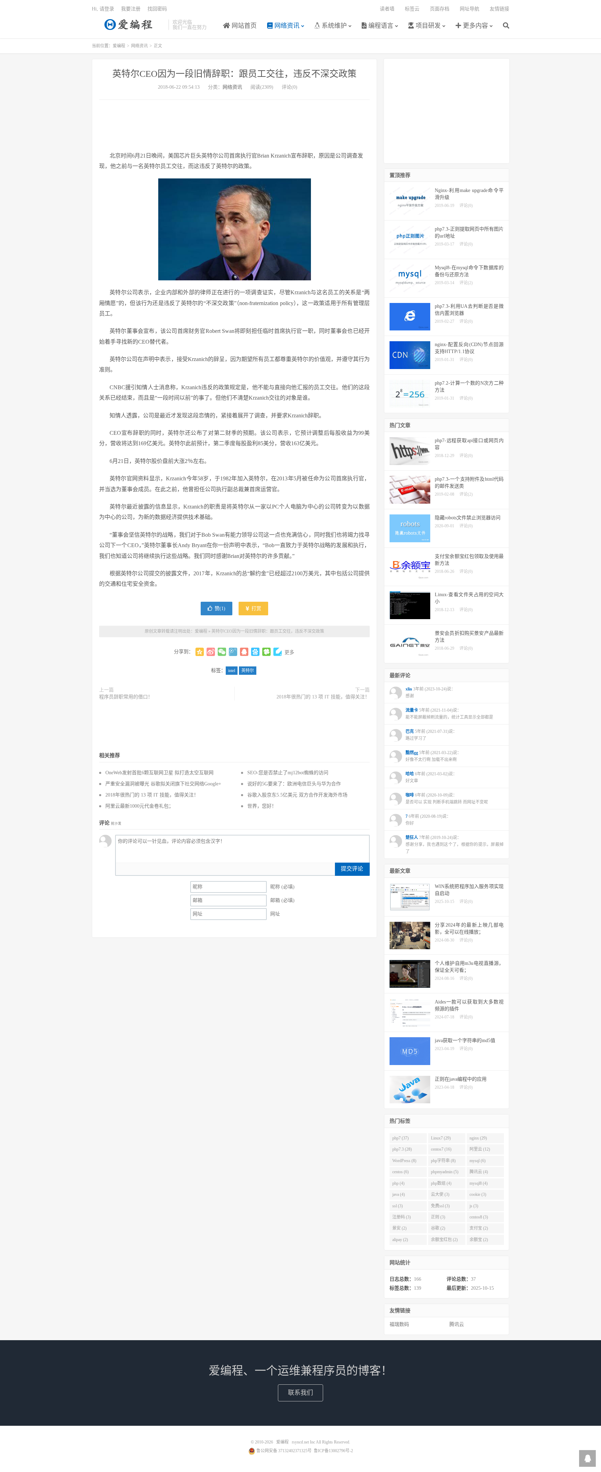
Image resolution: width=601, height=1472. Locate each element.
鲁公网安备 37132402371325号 (283, 1450)
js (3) (474, 1205)
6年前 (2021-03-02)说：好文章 (431, 777)
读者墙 (387, 8)
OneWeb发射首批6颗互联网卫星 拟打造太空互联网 (159, 772)
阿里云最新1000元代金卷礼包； (139, 806)
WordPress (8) (404, 1160)
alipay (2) (400, 1239)
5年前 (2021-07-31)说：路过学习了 (431, 735)
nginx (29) (478, 1138)
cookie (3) (478, 1194)
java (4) (398, 1194)
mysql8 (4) (479, 1183)
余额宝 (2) (479, 1239)
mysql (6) (478, 1160)
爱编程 (128, 24)
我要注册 (131, 8)
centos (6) (400, 1171)
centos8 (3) (479, 1217)
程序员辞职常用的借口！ (126, 696)
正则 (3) (438, 1217)
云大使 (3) (440, 1194)
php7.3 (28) (402, 1149)
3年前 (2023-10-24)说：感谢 (430, 692)
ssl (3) (397, 1205)
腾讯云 (456, 1324)
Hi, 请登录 (103, 8)
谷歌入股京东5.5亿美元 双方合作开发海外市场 (297, 795)
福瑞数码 (399, 1324)
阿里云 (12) (480, 1149)
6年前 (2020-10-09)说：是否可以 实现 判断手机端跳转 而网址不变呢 (447, 799)
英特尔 (247, 670)
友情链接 (499, 8)
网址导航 (469, 8)
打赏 (255, 608)
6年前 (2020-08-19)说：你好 (428, 820)
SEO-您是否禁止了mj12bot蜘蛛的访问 (287, 772)
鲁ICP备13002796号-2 (333, 1450)
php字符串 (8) (443, 1160)
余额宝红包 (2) (444, 1239)
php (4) (398, 1183)
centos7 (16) (441, 1149)
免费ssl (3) (440, 1205)
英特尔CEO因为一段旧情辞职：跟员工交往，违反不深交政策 (234, 74)
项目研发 (427, 25)
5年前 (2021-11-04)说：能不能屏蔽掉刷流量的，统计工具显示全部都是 (449, 714)
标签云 (412, 8)
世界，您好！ (262, 806)
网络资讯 (286, 25)
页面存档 (439, 8)
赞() (220, 608)
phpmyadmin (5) (444, 1171)
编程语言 (380, 25)
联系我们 (300, 1392)
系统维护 (333, 25)
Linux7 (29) (441, 1138)
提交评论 (352, 869)
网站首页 (243, 25)
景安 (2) (399, 1228)
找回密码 (157, 8)
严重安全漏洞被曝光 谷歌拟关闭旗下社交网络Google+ (163, 783)
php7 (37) (400, 1138)
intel (231, 670)
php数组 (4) (441, 1183)
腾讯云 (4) (479, 1171)
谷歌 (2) (438, 1228)
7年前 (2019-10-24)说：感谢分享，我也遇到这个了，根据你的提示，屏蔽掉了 (455, 844)
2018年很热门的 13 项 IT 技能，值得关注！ (323, 696)
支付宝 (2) (479, 1228)
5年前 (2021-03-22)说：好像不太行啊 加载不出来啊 (433, 756)
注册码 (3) (401, 1217)
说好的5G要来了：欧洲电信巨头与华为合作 (294, 783)
